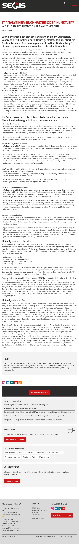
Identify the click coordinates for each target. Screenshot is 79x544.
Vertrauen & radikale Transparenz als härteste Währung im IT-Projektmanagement (34, 416)
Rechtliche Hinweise (47, 536)
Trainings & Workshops (40, 457)
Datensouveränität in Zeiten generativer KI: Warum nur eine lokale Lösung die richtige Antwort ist (39, 412)
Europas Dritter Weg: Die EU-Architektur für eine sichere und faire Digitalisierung (33, 420)
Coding (21, 452)
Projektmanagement (12, 457)
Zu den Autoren (12, 481)
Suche (64, 3)
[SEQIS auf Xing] (60, 508)
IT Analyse (40, 452)
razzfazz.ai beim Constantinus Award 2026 (11, 520)
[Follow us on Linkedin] (7, 382)
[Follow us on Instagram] (3, 382)
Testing (26, 457)
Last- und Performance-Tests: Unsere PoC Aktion (11, 529)
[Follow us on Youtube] (16, 382)
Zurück (4, 492)
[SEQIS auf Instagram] (52, 508)
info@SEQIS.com (38, 519)
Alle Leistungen (10, 452)
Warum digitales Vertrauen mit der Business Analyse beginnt (26, 405)
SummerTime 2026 (9, 524)
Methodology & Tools (55, 452)
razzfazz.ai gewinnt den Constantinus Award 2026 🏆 (11, 514)
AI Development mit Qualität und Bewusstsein (20, 408)
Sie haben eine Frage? (39, 392)
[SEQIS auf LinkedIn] (56, 508)
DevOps (30, 452)
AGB (37, 536)
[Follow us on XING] (12, 382)
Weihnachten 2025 (8, 526)
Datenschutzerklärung (64, 536)
